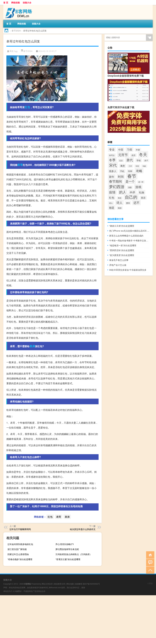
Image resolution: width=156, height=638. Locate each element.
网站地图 (70, 583)
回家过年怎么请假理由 (18, 554)
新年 (111, 176)
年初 (137, 166)
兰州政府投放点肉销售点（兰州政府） (73, 554)
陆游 (120, 208)
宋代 (113, 165)
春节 (131, 176)
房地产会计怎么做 (117, 264)
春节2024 (16, 30)
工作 (130, 166)
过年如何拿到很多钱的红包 (20, 544)
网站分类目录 (47, 583)
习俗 (129, 149)
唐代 (129, 160)
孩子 (146, 160)
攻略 (139, 170)
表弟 (32, 346)
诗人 (119, 202)
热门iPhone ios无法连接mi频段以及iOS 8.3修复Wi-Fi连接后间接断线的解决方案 (129, 230)
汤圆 (130, 187)
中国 (120, 149)
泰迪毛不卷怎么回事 (118, 260)
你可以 (112, 155)
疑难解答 (78, 583)
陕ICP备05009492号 (91, 583)
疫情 (112, 192)
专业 (112, 149)
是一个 (130, 181)
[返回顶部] (149, 570)
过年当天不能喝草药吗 (20, 529)
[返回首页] (149, 554)
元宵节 (123, 154)
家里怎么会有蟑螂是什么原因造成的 (126, 235)
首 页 (5, 2)
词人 (111, 203)
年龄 (144, 166)
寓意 (122, 165)
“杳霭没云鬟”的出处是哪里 (67, 559)
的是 (132, 192)
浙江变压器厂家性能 (17, 549)
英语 (143, 197)
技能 (130, 171)
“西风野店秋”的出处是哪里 (121, 250)
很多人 (112, 171)
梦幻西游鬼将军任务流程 (67, 549)
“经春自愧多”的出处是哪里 (19, 559)
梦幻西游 (116, 186)
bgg (16, 51)
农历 (133, 155)
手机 (122, 171)
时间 (121, 176)
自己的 (131, 197)
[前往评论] (149, 562)
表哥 (20, 165)
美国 (119, 198)
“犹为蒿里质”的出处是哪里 (121, 255)
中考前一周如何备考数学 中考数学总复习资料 (129, 240)
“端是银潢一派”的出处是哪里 (122, 245)
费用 (128, 203)
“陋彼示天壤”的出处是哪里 (121, 225)
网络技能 (15, 2)
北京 (121, 160)
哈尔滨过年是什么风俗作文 (83, 529)
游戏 (138, 187)
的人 (122, 191)
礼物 (141, 192)
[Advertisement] (78, 616)
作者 (138, 149)
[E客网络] (19, 5)
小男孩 (150, 583)
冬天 (143, 154)
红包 (27, 107)
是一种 (140, 182)
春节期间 (115, 181)
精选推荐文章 (59, 583)
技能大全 (27, 2)
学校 (138, 160)
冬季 (112, 160)
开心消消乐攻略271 (64, 544)
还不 (136, 202)
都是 (111, 207)
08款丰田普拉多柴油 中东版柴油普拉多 (127, 269)
